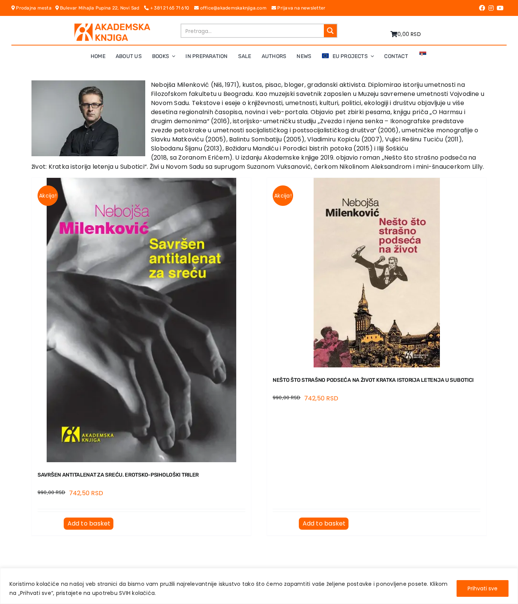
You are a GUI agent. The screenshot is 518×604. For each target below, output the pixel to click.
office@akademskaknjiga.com (235, 8)
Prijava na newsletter (300, 8)
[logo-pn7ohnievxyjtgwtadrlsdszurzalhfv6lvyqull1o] (112, 26)
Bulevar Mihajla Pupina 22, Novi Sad (101, 8)
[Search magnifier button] (330, 30)
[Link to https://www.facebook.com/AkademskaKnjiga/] (482, 8)
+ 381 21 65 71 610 (171, 8)
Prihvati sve (483, 588)
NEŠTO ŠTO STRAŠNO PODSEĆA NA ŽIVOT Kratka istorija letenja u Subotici (373, 380)
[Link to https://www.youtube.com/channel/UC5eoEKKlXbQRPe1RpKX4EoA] (500, 8)
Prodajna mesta (35, 8)
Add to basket (89, 523)
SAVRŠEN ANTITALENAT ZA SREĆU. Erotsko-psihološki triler (118, 475)
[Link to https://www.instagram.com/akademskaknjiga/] (491, 8)
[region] (259, 586)
